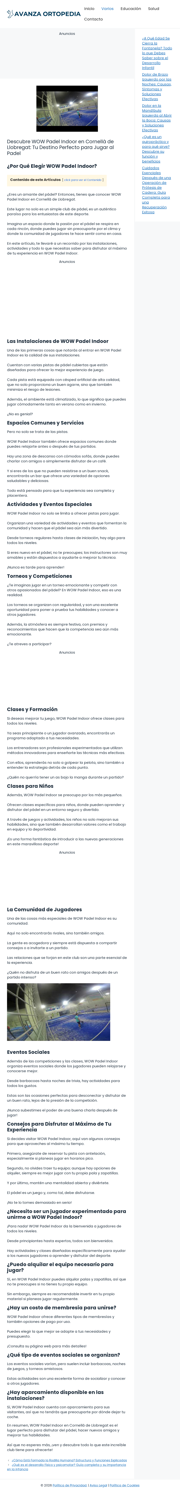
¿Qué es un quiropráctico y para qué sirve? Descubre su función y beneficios (156, 149)
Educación (131, 8)
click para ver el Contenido (82, 180)
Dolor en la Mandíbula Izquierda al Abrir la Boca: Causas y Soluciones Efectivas (157, 118)
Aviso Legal (98, 1485)
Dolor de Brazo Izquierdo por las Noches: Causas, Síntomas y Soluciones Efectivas (157, 86)
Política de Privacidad (69, 1485)
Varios (107, 8)
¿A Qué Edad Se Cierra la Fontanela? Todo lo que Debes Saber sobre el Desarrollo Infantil (157, 53)
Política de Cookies (125, 1485)
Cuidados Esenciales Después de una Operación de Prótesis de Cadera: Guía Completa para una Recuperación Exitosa (156, 190)
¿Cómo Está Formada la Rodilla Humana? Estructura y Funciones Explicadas (69, 1460)
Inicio (89, 8)
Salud (153, 8)
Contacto (93, 19)
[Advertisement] (67, 55)
